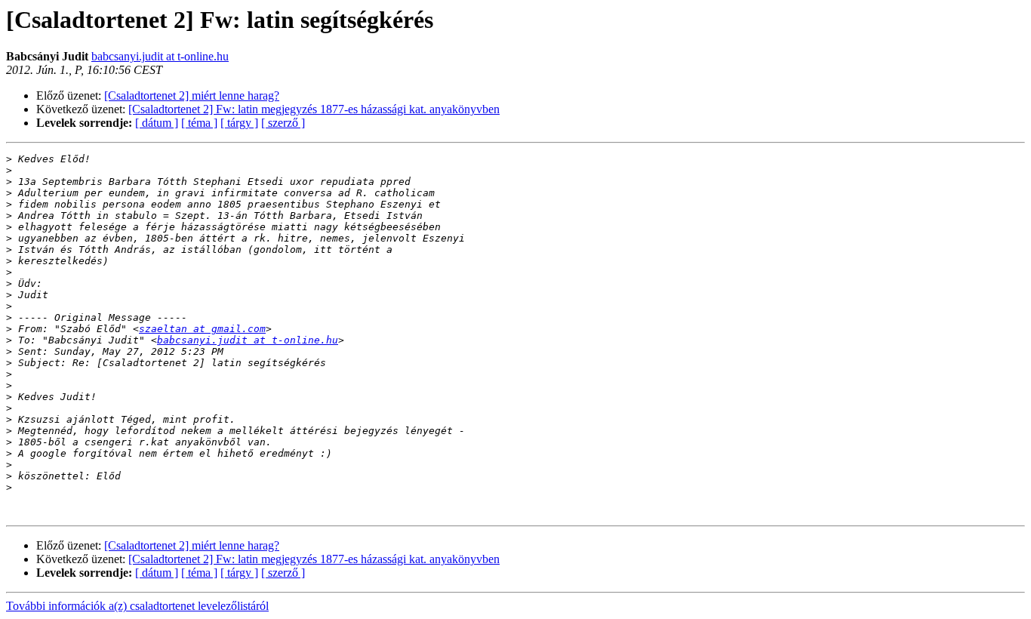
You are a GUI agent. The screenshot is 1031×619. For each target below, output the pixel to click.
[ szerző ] (283, 122)
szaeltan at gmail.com (202, 328)
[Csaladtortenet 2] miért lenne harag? (191, 95)
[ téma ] (199, 122)
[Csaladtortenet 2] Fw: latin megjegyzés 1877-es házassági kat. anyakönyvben (314, 109)
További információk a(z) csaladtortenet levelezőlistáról (137, 605)
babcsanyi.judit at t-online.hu (160, 56)
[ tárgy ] (239, 122)
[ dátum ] (156, 122)
